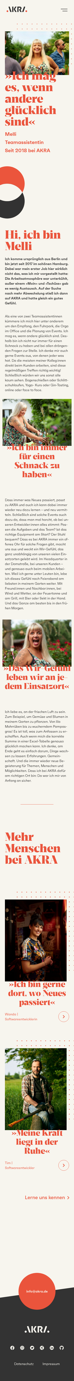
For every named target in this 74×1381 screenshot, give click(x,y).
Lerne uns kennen (45, 1197)
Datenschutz (24, 1364)
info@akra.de (37, 1291)
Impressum (51, 1364)
